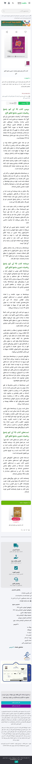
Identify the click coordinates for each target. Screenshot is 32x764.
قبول (16, 762)
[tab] (24, 103)
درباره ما (29, 632)
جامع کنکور (17, 16)
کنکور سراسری (22, 16)
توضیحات (24, 103)
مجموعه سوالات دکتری (26, 613)
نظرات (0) (12, 103)
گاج (24, 98)
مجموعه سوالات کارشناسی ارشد (24, 615)
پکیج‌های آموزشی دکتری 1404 (24, 607)
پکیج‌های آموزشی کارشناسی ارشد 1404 (22, 610)
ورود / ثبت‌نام (28, 638)
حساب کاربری (28, 640)
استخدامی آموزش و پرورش (24, 618)
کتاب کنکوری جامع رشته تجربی (9, 16)
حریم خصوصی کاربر (26, 643)
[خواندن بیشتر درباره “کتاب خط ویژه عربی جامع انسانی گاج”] (29, 530)
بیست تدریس (27, 16)
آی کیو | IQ (17, 96)
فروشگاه (29, 630)
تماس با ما (28, 635)
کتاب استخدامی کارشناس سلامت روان (22, 620)
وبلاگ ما (29, 627)
